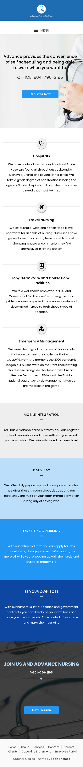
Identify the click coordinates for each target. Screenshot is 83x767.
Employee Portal (66, 751)
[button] (41, 30)
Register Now (40, 94)
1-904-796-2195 (41, 672)
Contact (53, 747)
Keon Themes (60, 759)
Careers (69, 747)
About (25, 747)
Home (12, 747)
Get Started (41, 710)
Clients (13, 751)
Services (38, 747)
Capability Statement (36, 751)
